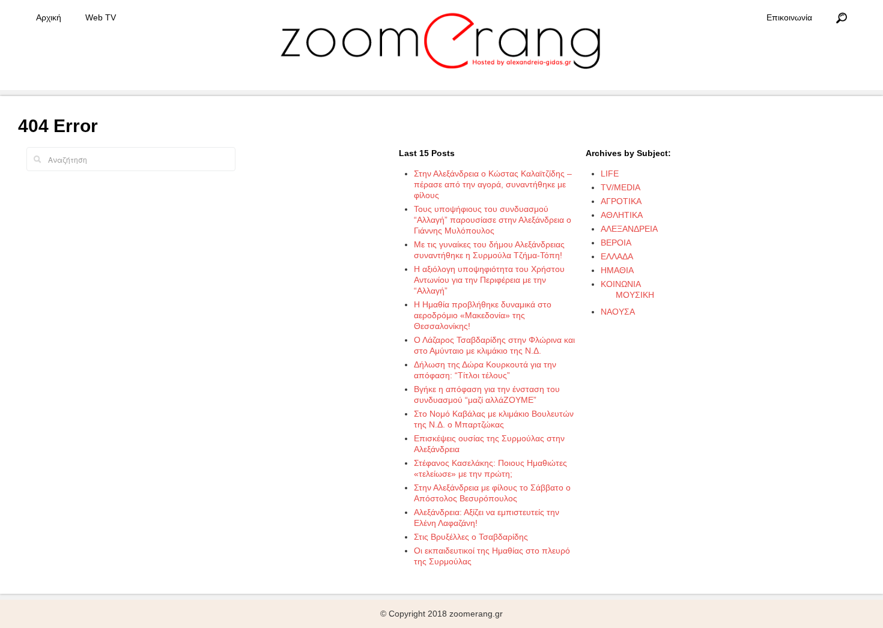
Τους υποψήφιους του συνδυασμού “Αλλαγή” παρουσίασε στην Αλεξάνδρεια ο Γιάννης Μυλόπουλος (492, 219)
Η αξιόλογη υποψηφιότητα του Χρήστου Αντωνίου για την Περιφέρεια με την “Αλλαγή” (489, 279)
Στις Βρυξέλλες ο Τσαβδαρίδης (471, 537)
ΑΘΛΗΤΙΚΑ (622, 215)
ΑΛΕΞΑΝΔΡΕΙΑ (629, 229)
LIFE (610, 173)
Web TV (100, 17)
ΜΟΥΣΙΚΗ (635, 295)
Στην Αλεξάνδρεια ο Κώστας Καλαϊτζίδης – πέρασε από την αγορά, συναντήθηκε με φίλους (493, 184)
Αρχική (48, 17)
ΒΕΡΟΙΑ (616, 242)
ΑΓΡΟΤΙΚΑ (621, 201)
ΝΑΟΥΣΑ (618, 311)
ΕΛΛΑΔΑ (617, 256)
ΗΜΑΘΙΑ (617, 270)
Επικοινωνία (789, 17)
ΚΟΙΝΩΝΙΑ (621, 284)
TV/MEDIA (620, 187)
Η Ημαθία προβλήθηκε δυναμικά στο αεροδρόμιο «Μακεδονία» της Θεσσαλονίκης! (482, 315)
